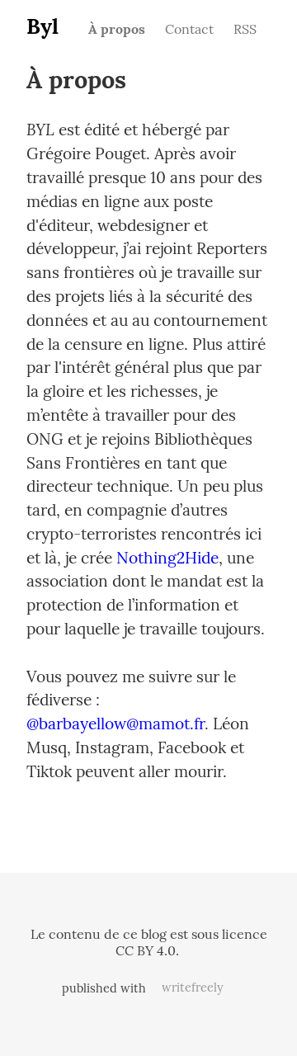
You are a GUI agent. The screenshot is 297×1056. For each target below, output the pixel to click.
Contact (189, 29)
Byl (42, 26)
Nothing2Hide (167, 558)
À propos (116, 29)
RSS (245, 29)
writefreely (193, 987)
